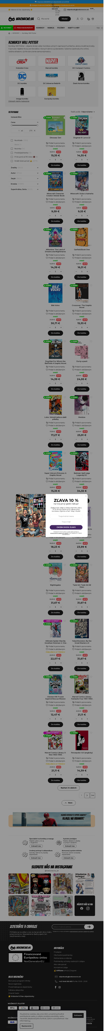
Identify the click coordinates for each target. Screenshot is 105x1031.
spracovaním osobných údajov (59, 533)
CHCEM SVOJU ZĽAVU (66, 527)
